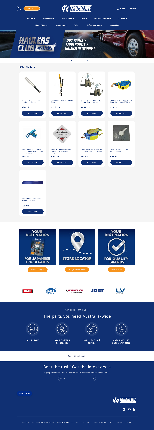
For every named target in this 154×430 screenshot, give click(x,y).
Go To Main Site (62, 422)
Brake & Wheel (66, 19)
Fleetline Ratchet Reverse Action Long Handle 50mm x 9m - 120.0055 (32, 151)
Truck (83, 19)
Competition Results (124, 422)
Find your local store (77, 270)
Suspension (60, 25)
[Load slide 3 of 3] (77, 60)
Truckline (30, 422)
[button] (19, 8)
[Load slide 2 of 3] (74, 60)
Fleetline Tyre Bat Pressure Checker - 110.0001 (31, 101)
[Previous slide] (66, 60)
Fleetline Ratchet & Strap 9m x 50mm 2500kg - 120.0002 (91, 150)
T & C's (111, 422)
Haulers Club (114, 25)
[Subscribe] (93, 378)
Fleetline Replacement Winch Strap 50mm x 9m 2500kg (121, 101)
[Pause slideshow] (88, 60)
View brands (116, 270)
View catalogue (37, 270)
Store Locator (32, 8)
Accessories (48, 19)
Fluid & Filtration (41, 25)
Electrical (121, 19)
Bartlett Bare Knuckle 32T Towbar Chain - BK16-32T (90, 101)
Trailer (76, 25)
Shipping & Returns (99, 422)
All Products (31, 19)
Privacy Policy (85, 422)
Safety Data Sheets (94, 25)
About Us (74, 422)
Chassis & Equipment (102, 19)
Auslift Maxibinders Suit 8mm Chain (62, 101)
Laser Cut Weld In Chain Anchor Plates (119, 150)
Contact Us (24, 393)
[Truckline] (77, 8)
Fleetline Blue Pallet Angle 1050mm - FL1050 (31, 199)
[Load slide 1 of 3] (71, 60)
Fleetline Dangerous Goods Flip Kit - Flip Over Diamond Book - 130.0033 (61, 151)
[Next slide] (82, 60)
